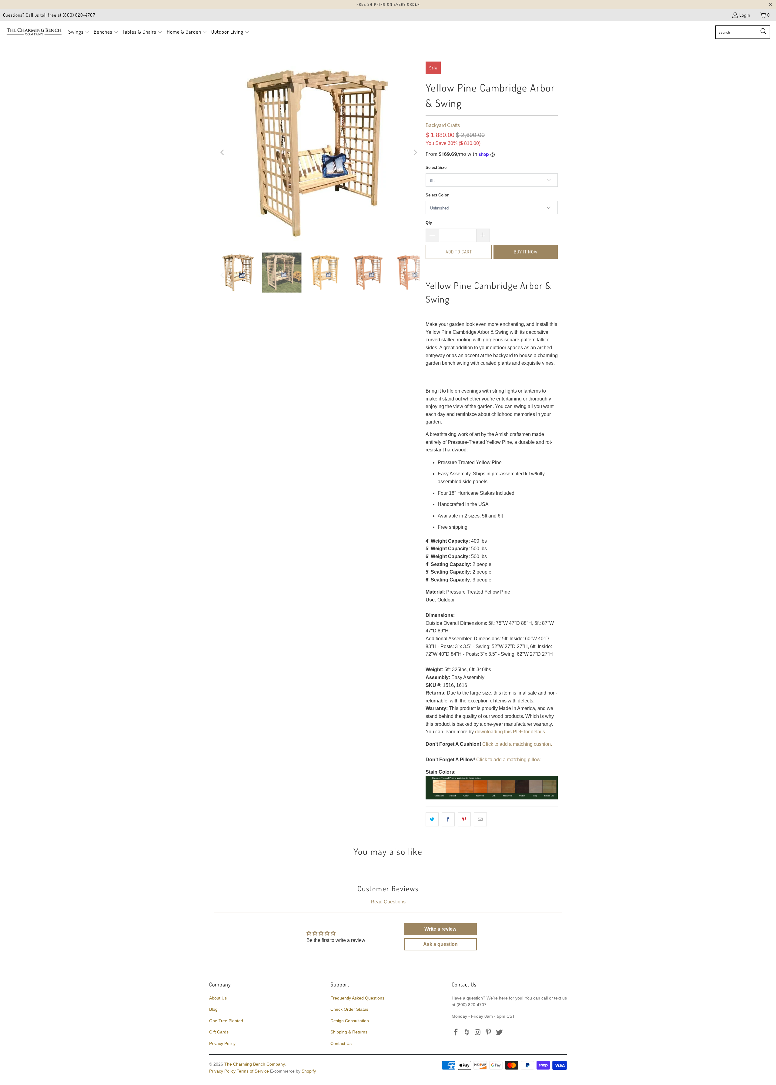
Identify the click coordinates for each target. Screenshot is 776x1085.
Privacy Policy (222, 1043)
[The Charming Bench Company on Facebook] (456, 1032)
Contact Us (341, 1043)
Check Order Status (349, 1009)
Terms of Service (253, 1071)
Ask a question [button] (440, 944)
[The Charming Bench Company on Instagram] (477, 1032)
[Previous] (223, 152)
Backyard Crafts (443, 125)
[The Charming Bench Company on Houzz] (467, 1032)
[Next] (415, 152)
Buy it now (526, 252)
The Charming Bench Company (254, 1064)
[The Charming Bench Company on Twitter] (499, 1032)
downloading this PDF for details (510, 731)
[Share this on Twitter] (432, 819)
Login (744, 15)
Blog (213, 1009)
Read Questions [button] (388, 901)
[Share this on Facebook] (448, 819)
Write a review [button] (440, 929)
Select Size (436, 167)
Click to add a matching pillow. (508, 759)
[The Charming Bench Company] (34, 32)
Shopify (309, 1071)
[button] (79, 32)
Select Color (437, 195)
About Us (218, 998)
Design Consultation (349, 1020)
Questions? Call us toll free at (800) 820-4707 (49, 15)
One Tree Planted (226, 1020)
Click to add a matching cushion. (517, 744)
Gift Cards (219, 1032)
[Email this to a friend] (480, 819)
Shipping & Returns (348, 1032)
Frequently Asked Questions (357, 998)
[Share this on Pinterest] (464, 819)
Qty (429, 222)
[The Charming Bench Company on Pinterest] (488, 1032)
